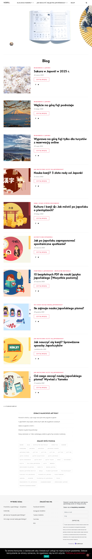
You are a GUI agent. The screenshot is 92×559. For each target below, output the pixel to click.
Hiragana (23, 448)
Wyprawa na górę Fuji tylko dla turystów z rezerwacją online (60, 140)
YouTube (36, 519)
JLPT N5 (68, 452)
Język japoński (53, 456)
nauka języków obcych (28, 470)
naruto (40, 467)
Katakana (67, 459)
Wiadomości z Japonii (42, 68)
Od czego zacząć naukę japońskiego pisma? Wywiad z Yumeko (58, 377)
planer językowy (52, 470)
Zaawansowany (46, 482)
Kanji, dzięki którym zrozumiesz (46, 203)
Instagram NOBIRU (39, 511)
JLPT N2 (43, 452)
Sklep (73, 3)
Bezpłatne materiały (40, 444)
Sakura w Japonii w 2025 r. (51, 71)
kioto (22, 463)
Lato (45, 463)
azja (28, 444)
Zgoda (46, 556)
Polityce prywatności (70, 539)
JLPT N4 (60, 452)
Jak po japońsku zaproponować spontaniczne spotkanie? (54, 242)
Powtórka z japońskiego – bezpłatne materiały (15, 509)
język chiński (24, 456)
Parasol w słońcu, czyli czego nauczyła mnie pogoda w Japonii (37, 417)
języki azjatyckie (38, 456)
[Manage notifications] (87, 555)
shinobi (30, 478)
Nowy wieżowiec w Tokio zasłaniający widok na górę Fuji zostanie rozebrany (41, 434)
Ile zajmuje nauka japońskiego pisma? (59, 308)
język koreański (25, 459)
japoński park (25, 452)
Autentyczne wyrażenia (43, 237)
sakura (22, 478)
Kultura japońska (33, 463)
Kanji (59, 459)
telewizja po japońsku (45, 478)
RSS (34, 523)
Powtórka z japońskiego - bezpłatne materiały (52, 271)
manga (52, 463)
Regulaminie (76, 539)
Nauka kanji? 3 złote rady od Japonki (58, 173)
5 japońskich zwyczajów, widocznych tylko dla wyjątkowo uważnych (39, 422)
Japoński (41, 448)
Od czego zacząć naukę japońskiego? (48, 305)
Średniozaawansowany (28, 485)
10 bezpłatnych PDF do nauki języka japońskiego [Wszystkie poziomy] (57, 276)
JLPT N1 (35, 452)
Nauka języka (50, 467)
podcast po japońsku (27, 474)
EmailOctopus (79, 543)
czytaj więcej (41, 79)
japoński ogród (53, 448)
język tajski (49, 459)
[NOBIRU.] (7, 3)
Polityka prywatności (75, 553)
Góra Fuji (54, 444)
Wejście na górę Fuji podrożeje (54, 105)
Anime (22, 444)
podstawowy (59, 474)
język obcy (38, 459)
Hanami (63, 444)
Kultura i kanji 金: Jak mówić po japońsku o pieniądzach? (61, 208)
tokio (58, 478)
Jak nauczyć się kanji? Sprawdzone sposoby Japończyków (56, 343)
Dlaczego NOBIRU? (24, 3)
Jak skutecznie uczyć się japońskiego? (49, 169)
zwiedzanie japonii (61, 482)
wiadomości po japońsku (28, 482)
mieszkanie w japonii (27, 467)
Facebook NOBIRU (39, 507)
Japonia (32, 448)
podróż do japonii (44, 474)
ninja (41, 470)
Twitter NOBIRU (38, 515)
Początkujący (66, 470)
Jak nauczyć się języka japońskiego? (51, 3)
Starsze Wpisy (11, 406)
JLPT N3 (52, 452)
